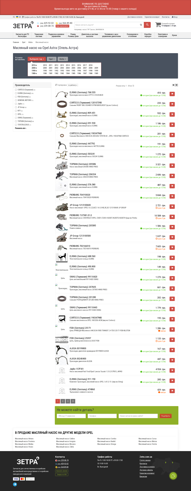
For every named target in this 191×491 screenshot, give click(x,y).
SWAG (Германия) (25, 118)
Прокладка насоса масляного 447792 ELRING (87, 146)
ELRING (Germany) (26, 93)
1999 (96, 71)
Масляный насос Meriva (148, 441)
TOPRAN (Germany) (26, 121)
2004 (68, 68)
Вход (175, 17)
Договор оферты (146, 470)
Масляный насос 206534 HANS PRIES (84, 177)
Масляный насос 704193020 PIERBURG (84, 197)
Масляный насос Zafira (65, 447)
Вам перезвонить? (62, 26)
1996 (79, 71)
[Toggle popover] (173, 475)
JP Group (22, 107)
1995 (73, 71)
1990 (45, 71)
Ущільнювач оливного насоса (81, 392)
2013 (62, 65)
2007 (85, 68)
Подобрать (165, 416)
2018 (90, 65)
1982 (56, 73)
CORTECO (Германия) (26, 90)
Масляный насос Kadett (106, 441)
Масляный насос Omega (106, 444)
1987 (85, 73)
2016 (79, 65)
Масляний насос (76, 238)
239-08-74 (47, 26)
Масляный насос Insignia (65, 441)
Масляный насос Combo (106, 439)
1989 (96, 73)
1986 (79, 73)
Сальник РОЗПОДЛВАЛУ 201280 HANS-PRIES (87, 300)
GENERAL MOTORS (25, 100)
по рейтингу (72, 85)
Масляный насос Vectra (148, 444)
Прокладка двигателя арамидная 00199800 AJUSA (89, 351)
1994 (68, 71)
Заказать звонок (61, 471)
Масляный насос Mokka (24, 444)
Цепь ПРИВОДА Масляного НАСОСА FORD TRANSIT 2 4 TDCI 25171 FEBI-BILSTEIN (100, 330)
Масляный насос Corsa (147, 439)
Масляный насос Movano (66, 444)
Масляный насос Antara (24, 439)
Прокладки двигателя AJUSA (81, 361)
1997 (85, 71)
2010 (45, 65)
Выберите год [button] (36, 59)
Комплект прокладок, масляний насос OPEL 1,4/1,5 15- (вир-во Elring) (96, 382)
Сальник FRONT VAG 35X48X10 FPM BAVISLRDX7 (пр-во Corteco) (94, 105)
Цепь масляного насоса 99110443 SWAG (85, 310)
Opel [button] (51, 59)
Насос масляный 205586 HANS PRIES (84, 167)
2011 (50, 65)
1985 (73, 73)
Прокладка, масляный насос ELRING (83, 115)
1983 (62, 73)
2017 (85, 65)
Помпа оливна (75, 228)
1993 (62, 71)
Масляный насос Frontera (25, 441)
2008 (90, 68)
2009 (96, 68)
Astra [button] (62, 59)
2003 (62, 68)
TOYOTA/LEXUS (24, 125)
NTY (20, 111)
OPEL (21, 114)
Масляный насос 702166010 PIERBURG (84, 249)
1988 (90, 73)
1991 (50, 71)
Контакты (165, 17)
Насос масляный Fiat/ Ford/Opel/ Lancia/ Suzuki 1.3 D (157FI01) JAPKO (96, 371)
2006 (79, 68)
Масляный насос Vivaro (24, 447)
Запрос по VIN (62, 474)
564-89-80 (65, 23)
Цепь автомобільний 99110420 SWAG (84, 279)
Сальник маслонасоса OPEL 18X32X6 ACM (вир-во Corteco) (92, 320)
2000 (45, 68)
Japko (21, 104)
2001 (50, 68)
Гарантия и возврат (152, 17)
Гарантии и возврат (147, 473)
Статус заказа (145, 460)
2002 (56, 68)
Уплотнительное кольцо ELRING (82, 259)
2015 (73, 65)
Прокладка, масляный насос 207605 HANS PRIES (88, 290)
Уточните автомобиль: (20, 59)
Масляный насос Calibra (65, 439)
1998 (90, 71)
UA (19, 17)
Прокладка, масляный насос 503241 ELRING (86, 156)
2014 (68, 65)
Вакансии (143, 476)
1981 (50, 73)
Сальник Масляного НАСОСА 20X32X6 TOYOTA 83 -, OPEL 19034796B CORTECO (99, 136)
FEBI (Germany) (24, 97)
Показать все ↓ (21, 128)
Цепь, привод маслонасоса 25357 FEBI (84, 341)
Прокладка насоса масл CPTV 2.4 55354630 (86, 95)
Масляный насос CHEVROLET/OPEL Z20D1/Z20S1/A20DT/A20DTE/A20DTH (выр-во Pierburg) (104, 218)
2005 (73, 68)
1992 (56, 71)
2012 (56, 65)
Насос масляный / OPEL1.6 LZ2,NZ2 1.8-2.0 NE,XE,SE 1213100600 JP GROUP (98, 208)
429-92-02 (47, 23)
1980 (45, 73)
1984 (68, 73)
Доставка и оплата (134, 17)
